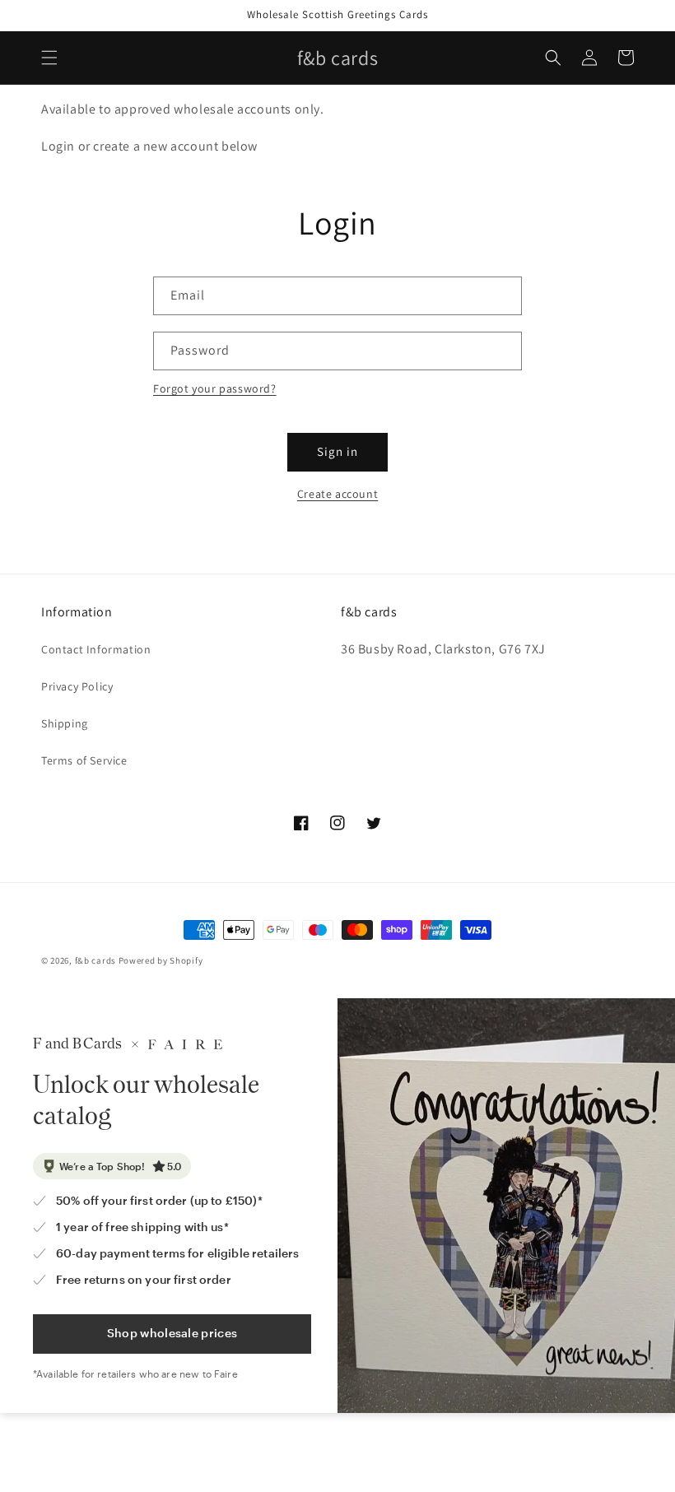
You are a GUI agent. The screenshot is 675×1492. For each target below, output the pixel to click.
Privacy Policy (77, 686)
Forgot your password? (215, 388)
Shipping (64, 723)
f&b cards (95, 960)
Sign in (337, 451)
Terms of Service (84, 760)
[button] (49, 58)
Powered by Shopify (161, 960)
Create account (337, 493)
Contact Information (96, 649)
